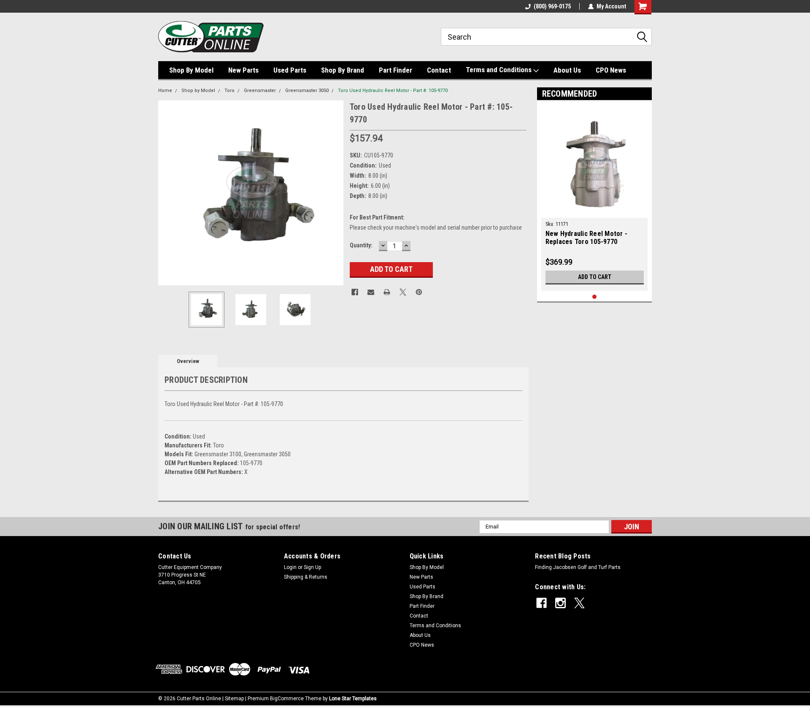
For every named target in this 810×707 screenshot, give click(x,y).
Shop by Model (198, 90)
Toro (229, 90)
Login (290, 567)
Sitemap (234, 699)
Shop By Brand (342, 70)
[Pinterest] (419, 292)
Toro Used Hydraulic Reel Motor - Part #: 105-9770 (393, 90)
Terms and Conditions (499, 69)
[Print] (386, 292)
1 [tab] (594, 297)
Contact (439, 70)
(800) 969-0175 (552, 6)
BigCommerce (287, 699)
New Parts (243, 70)
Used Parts (289, 70)
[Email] (370, 292)
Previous (166, 193)
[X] (403, 292)
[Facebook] (354, 292)
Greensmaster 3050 (307, 90)
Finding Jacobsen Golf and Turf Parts (578, 567)
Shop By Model (191, 70)
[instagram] (560, 603)
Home (165, 90)
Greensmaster (260, 90)
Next (335, 193)
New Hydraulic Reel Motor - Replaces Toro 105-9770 (586, 238)
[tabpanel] (594, 198)
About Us (567, 70)
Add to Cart (594, 277)
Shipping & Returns (305, 577)
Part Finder (395, 70)
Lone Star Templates (353, 699)
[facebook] (541, 603)
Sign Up (312, 567)
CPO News (611, 70)
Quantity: (361, 245)
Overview (188, 361)
